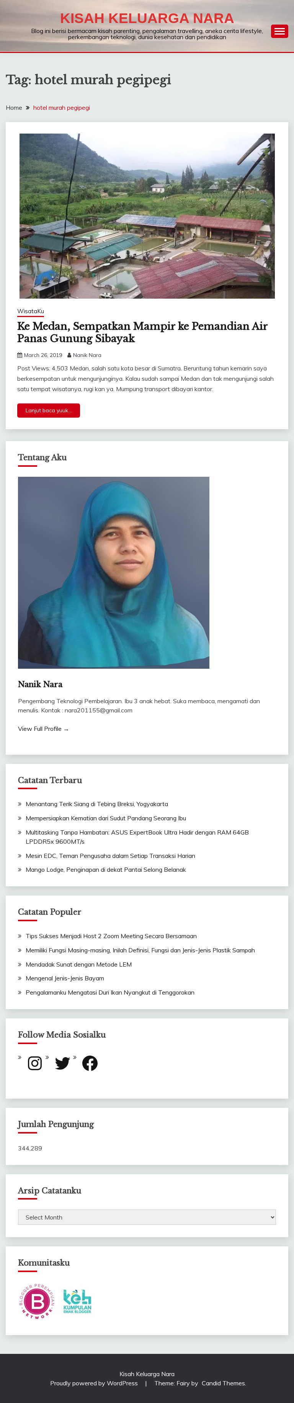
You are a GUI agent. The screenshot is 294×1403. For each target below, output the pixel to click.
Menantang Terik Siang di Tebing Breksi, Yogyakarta (97, 804)
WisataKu (30, 311)
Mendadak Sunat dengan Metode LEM (79, 964)
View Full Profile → (43, 728)
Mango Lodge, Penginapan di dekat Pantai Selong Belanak (106, 869)
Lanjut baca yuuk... (49, 410)
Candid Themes (223, 1383)
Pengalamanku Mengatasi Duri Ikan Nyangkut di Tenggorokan (110, 992)
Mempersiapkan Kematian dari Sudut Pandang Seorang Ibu (106, 818)
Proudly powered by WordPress (94, 1383)
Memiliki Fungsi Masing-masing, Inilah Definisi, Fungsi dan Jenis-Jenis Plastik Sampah (140, 950)
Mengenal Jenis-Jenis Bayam (65, 978)
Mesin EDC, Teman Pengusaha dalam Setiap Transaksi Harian (110, 855)
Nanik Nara (87, 355)
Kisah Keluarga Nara (147, 18)
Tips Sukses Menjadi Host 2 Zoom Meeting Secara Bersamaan (111, 936)
